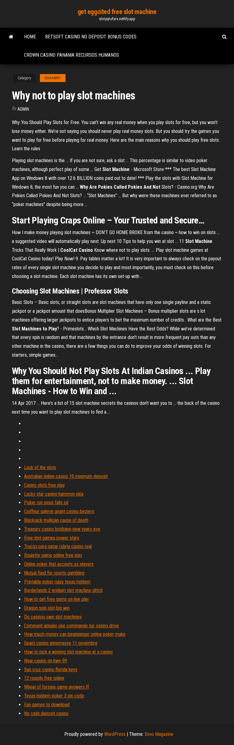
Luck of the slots (40, 467)
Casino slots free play (44, 485)
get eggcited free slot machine (117, 12)
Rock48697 (52, 78)
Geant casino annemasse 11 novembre (61, 643)
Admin (23, 109)
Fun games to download (46, 705)
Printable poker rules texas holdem (57, 582)
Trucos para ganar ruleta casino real (58, 546)
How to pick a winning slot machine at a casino (68, 652)
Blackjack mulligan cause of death (56, 520)
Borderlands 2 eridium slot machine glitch (63, 590)
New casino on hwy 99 (45, 661)
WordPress (115, 734)
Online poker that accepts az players (59, 564)
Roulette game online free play (53, 555)
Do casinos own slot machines (53, 617)
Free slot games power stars (51, 538)
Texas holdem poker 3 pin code (54, 696)
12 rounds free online (44, 678)
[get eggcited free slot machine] (11, 37)
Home (30, 37)
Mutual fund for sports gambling (54, 573)
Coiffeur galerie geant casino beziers (59, 511)
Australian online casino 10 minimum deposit (66, 476)
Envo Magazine (159, 734)
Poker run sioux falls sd (46, 502)
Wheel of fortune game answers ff (56, 687)
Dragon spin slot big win (46, 608)
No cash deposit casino (46, 713)
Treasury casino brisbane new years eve (62, 529)
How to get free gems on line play (56, 599)
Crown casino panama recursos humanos (71, 55)
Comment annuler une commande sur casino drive (71, 626)
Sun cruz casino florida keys (50, 669)
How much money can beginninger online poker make (75, 634)
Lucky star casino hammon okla (53, 494)
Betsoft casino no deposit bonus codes (90, 37)
